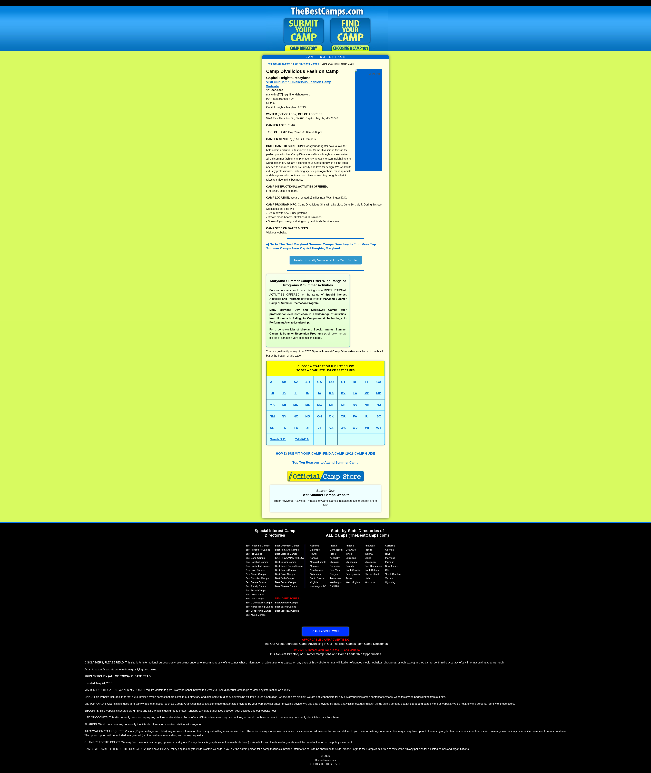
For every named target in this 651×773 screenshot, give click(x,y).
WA (343, 428)
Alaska (333, 545)
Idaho (333, 553)
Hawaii (313, 553)
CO (331, 382)
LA (355, 393)
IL (295, 393)
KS (331, 393)
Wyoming (390, 582)
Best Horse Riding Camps (259, 606)
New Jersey (391, 566)
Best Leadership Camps (258, 610)
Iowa (387, 553)
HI (272, 393)
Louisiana (351, 557)
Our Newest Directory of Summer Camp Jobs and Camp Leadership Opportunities (325, 652)
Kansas (314, 557)
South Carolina (393, 574)
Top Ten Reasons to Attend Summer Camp (325, 462)
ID (284, 393)
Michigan (334, 562)
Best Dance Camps (255, 582)
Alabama (314, 545)
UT (307, 428)
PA (355, 416)
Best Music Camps (255, 614)
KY (343, 393)
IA (319, 393)
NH (366, 405)
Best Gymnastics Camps (258, 602)
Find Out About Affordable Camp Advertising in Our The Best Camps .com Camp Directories (325, 641)
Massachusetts (318, 562)
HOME (281, 453)
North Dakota (372, 570)
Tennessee (335, 578)
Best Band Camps (255, 557)
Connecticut (336, 549)
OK (331, 416)
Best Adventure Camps (257, 549)
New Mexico (316, 570)
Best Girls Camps (254, 594)
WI (367, 428)
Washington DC (318, 586)
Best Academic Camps (257, 545)
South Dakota (317, 578)
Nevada (350, 566)
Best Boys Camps (254, 570)
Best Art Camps (253, 553)
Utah (367, 578)
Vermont (389, 578)
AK (284, 382)
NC (295, 416)
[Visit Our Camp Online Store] (368, 70)
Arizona (350, 545)
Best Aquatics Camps (286, 602)
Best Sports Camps (285, 570)
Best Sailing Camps (285, 606)
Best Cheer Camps (255, 574)
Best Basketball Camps (257, 566)
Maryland (390, 557)
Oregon (334, 574)
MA (272, 405)
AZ (296, 382)
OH (319, 416)
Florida (368, 549)
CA (319, 382)
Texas (349, 578)
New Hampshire (373, 566)
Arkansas (370, 545)
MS (307, 405)
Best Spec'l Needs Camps (289, 566)
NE (343, 405)
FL (367, 382)
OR (343, 416)
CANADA (302, 439)
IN (307, 393)
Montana (314, 566)
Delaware (351, 549)
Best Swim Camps (285, 574)
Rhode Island (372, 574)
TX (296, 428)
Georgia (389, 549)
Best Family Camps (255, 586)
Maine (368, 557)
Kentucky (335, 557)
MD (378, 393)
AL (272, 382)
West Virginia (353, 582)
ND (307, 416)
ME (366, 393)
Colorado (315, 549)
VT (320, 428)
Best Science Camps (286, 553)
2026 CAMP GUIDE (360, 453)
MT (331, 405)
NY (284, 416)
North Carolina (353, 570)
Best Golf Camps (254, 598)
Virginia (314, 582)
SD (272, 428)
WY (378, 428)
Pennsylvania (353, 574)
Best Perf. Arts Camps (287, 549)
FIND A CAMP (333, 453)
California (390, 545)
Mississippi (370, 562)
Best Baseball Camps (256, 562)
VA (331, 428)
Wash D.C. (278, 439)
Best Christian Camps (257, 578)
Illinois (349, 553)
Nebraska (335, 566)
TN (284, 428)
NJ (379, 405)
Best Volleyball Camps (287, 610)
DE (355, 382)
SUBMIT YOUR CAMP (304, 453)
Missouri (389, 562)
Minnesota (351, 562)
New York (335, 570)
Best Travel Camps (255, 590)
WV (355, 428)
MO (319, 405)
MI (284, 405)
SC (379, 416)
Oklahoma (315, 574)
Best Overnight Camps (287, 545)
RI (367, 416)
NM (272, 416)
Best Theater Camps (286, 586)
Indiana (369, 553)
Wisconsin (370, 582)
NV (355, 405)
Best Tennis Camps (285, 582)
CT (343, 382)
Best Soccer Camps (285, 562)
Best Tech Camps (284, 578)
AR (307, 382)
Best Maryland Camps (306, 63)
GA (378, 382)
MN (295, 405)
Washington (336, 582)
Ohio (387, 570)
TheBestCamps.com (278, 63)
